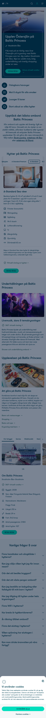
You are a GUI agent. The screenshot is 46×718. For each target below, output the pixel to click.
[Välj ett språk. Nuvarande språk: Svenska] (43, 681)
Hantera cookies (22, 714)
